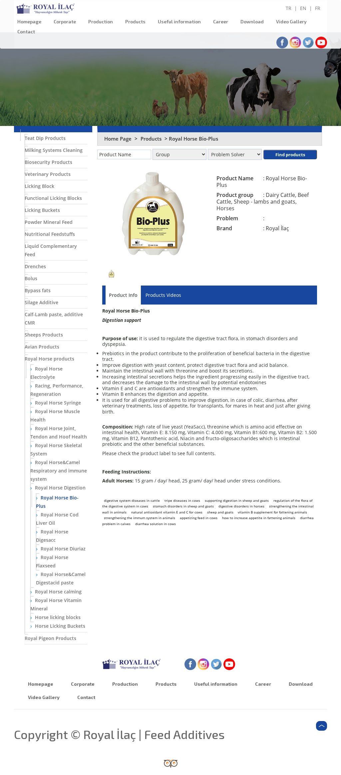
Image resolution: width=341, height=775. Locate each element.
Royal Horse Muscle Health (55, 415)
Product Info (123, 295)
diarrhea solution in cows (155, 523)
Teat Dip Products (45, 138)
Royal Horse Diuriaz (62, 548)
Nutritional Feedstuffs (50, 234)
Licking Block (39, 186)
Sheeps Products (44, 335)
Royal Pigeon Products (50, 638)
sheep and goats (220, 512)
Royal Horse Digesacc (52, 535)
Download (252, 21)
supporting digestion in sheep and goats (237, 500)
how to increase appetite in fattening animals (258, 517)
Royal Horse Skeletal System (56, 449)
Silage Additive (41, 302)
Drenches (35, 266)
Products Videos (163, 295)
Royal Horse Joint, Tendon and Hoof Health (58, 432)
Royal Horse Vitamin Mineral (56, 604)
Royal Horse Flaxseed (52, 561)
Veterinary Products (48, 174)
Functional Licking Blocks (53, 198)
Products (135, 21)
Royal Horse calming (58, 591)
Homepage (29, 21)
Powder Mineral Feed (49, 222)
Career (220, 21)
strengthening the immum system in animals (139, 517)
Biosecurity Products (48, 162)
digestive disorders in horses (241, 506)
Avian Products (42, 347)
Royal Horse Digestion (60, 487)
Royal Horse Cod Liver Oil (57, 518)
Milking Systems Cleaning (54, 150)
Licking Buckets (42, 210)
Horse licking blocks (57, 617)
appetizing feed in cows (198, 517)
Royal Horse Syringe (57, 402)
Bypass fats (38, 290)
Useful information (179, 21)
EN (303, 8)
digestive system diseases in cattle (132, 500)
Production (100, 21)
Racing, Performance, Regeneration (56, 390)
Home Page (118, 138)
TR (288, 8)
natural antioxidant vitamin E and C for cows (166, 512)
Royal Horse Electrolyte (46, 373)
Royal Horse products (49, 359)
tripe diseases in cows (182, 500)
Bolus (31, 278)
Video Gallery (291, 21)
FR (317, 8)
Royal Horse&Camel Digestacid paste (61, 578)
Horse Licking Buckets (59, 626)
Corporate (65, 21)
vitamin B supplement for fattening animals (272, 512)
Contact (26, 31)
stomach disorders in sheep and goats (183, 506)
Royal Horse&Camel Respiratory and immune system (58, 470)
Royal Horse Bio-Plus (57, 501)
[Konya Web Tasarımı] (170, 763)
